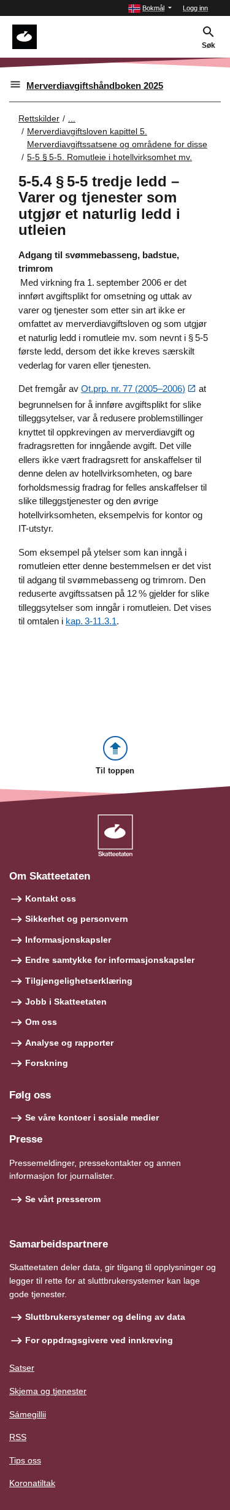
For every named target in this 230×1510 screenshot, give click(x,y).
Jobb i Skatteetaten (66, 1001)
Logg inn (195, 8)
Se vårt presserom (63, 1199)
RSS (17, 1437)
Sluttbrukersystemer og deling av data (105, 1317)
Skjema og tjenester (47, 1391)
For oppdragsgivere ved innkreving (99, 1340)
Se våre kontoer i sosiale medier (92, 1117)
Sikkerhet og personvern (76, 919)
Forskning (46, 1063)
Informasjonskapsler (68, 940)
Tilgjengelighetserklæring (78, 981)
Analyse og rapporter (69, 1043)
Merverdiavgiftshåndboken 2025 (94, 85)
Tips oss (25, 1460)
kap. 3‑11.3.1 (91, 621)
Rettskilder (38, 118)
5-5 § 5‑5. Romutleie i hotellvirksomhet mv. (109, 157)
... (71, 118)
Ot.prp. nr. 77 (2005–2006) (133, 388)
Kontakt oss (50, 898)
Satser (21, 1368)
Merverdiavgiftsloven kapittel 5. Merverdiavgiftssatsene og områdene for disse (117, 137)
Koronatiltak (32, 1483)
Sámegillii (27, 1414)
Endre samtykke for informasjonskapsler (109, 960)
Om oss (41, 1022)
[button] (150, 8)
